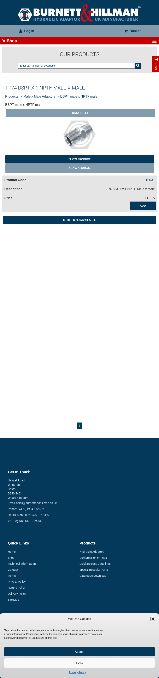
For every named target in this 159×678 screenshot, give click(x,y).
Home (12, 551)
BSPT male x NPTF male (79, 96)
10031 (150, 180)
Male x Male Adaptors (39, 96)
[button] (153, 619)
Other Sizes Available (79, 220)
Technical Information (22, 563)
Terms (12, 575)
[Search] (138, 66)
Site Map (13, 599)
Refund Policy (16, 587)
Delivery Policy (17, 593)
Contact (13, 569)
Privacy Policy (77, 672)
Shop (11, 557)
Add (143, 205)
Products (11, 96)
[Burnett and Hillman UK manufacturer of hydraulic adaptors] (79, 12)
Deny (79, 663)
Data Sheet (80, 113)
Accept (79, 651)
